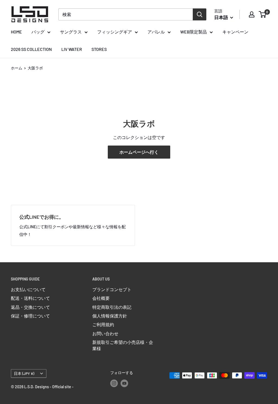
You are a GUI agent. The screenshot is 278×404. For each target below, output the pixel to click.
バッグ (38, 31)
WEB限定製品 (193, 31)
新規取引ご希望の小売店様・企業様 (122, 345)
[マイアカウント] (251, 14)
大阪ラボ (35, 68)
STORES (99, 49)
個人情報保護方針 (109, 315)
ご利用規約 (103, 324)
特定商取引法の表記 (111, 307)
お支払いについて (28, 289)
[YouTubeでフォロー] (124, 383)
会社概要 (101, 298)
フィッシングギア (114, 31)
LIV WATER (71, 49)
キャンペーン (235, 31)
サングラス (71, 31)
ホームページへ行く (139, 152)
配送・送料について (30, 298)
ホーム (16, 68)
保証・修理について (30, 315)
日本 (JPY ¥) (24, 373)
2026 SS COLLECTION (31, 49)
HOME (16, 31)
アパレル (156, 31)
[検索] (199, 14)
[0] (262, 14)
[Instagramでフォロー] (114, 383)
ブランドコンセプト (111, 289)
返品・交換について (30, 307)
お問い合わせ (105, 333)
